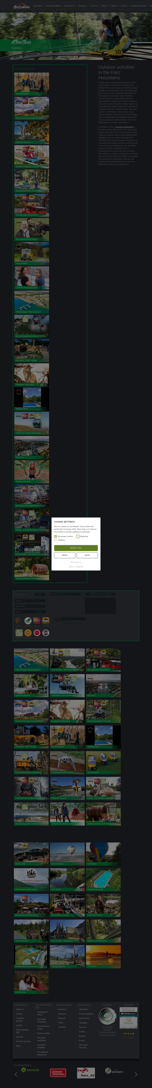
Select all (76, 548)
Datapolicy (79, 567)
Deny (65, 555)
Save (87, 555)
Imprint (71, 567)
